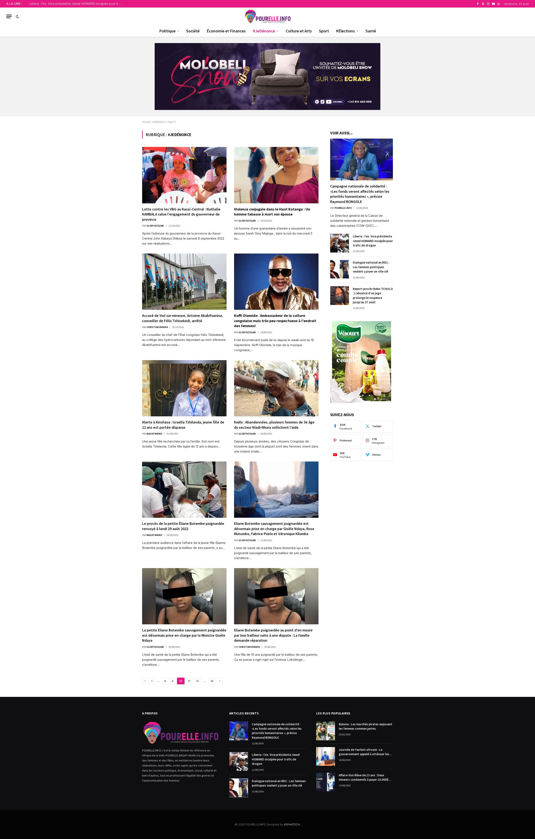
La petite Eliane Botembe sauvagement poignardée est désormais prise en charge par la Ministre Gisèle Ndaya (184, 635)
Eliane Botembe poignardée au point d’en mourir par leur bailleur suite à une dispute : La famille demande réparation (273, 635)
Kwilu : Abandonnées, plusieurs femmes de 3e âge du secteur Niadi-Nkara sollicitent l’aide (274, 425)
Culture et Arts (299, 30)
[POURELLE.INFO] (268, 16)
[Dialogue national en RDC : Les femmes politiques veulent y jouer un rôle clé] (339, 269)
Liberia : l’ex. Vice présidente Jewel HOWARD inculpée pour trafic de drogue (76, 4)
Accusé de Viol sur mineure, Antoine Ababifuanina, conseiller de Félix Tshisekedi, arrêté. (182, 318)
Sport (324, 30)
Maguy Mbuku (154, 433)
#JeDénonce (264, 30)
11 (189, 681)
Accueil (146, 121)
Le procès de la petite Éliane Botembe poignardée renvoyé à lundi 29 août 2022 (183, 526)
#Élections (345, 30)
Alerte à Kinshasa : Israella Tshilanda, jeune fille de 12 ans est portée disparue (183, 425)
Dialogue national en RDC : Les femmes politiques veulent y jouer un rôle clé (371, 266)
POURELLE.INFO (343, 208)
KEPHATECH (292, 824)
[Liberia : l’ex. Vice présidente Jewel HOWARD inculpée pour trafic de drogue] (339, 243)
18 (212, 681)
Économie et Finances (226, 30)
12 (197, 681)
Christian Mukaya (157, 327)
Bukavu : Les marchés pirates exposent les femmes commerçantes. (365, 726)
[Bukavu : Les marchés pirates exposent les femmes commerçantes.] (325, 731)
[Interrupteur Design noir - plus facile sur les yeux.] (17, 16)
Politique (167, 30)
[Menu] (9, 16)
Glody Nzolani (155, 225)
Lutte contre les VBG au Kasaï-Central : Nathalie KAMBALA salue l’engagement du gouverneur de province (181, 214)
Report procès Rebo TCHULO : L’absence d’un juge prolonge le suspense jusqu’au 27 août (373, 295)
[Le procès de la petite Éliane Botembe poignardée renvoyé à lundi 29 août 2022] (184, 490)
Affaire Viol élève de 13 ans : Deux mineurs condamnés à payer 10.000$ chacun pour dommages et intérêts (364, 777)
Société (193, 30)
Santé (371, 30)
